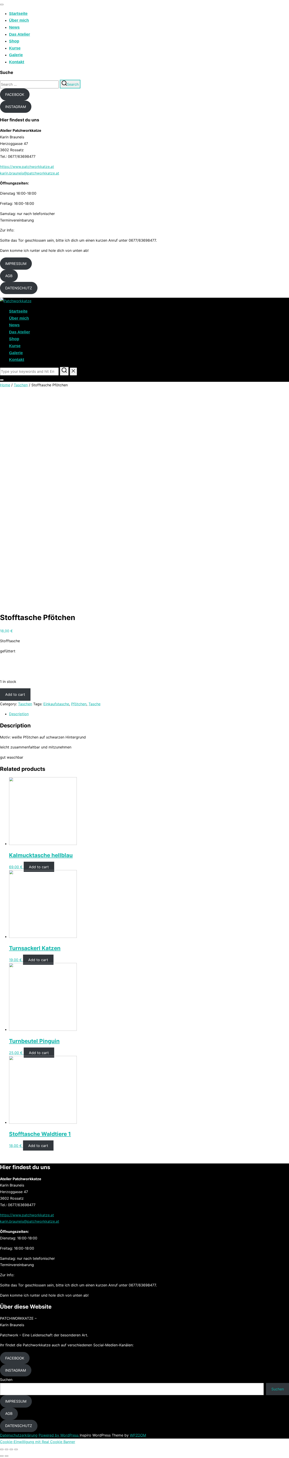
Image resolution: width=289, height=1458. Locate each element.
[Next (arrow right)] (6, 1456)
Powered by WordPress (59, 1435)
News (14, 27)
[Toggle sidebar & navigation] (2, 380)
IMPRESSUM (15, 263)
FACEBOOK (14, 94)
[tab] (149, 714)
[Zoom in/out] (16, 1449)
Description (19, 714)
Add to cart (15, 694)
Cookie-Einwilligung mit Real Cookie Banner (37, 1441)
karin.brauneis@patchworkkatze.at (29, 173)
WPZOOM (138, 1435)
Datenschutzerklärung (18, 1435)
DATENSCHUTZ (18, 288)
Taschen (21, 385)
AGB (8, 276)
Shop (14, 41)
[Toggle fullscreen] (11, 1449)
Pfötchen (78, 704)
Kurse (15, 48)
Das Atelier (19, 34)
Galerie (16, 55)
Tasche (94, 704)
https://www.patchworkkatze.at (27, 166)
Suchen (6, 1379)
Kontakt (16, 62)
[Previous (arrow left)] (2, 1456)
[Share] (6, 1449)
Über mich (19, 20)
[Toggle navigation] (2, 4)
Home (5, 385)
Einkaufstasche (56, 704)
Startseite (18, 13)
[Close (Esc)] (2, 1449)
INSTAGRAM (15, 106)
